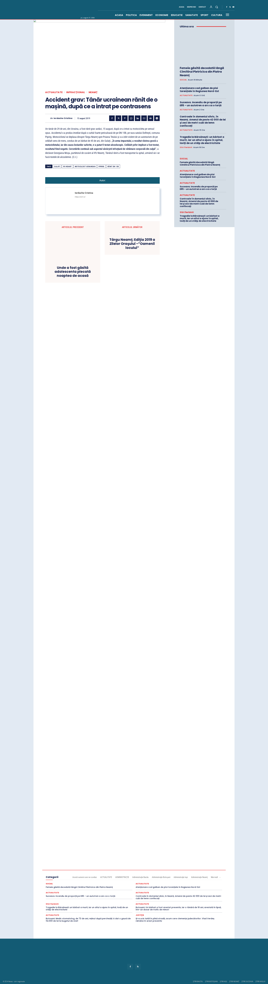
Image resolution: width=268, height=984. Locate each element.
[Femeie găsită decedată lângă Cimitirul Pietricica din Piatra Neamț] (203, 47)
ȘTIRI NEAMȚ (234, 981)
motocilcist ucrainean (85, 166)
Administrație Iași (181, 877)
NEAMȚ (93, 92)
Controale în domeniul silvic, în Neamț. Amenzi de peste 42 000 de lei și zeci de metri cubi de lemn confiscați (203, 121)
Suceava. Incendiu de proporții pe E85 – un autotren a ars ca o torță (201, 104)
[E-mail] (144, 118)
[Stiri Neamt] (73, 9)
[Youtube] (233, 7)
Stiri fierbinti (186, 147)
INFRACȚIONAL (75, 92)
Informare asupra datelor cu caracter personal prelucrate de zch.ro (134, 961)
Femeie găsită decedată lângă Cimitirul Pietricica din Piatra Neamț (202, 71)
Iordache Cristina (63, 118)
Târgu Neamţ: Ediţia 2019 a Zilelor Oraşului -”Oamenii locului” (132, 244)
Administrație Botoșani (161, 877)
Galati (57, 166)
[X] (118, 118)
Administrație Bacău (140, 877)
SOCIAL (183, 80)
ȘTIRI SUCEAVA (247, 981)
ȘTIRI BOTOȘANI (211, 981)
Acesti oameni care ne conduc (84, 877)
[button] (216, 7)
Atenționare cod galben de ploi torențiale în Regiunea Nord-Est (199, 89)
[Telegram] (157, 118)
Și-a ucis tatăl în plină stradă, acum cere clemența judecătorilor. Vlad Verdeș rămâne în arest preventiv (175, 919)
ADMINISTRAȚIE (122, 877)
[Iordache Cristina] (47, 118)
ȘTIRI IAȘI (223, 981)
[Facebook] (226, 7)
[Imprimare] (150, 118)
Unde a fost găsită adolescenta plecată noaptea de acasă (73, 272)
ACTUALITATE (54, 92)
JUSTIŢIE (140, 915)
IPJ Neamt (67, 166)
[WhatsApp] (131, 118)
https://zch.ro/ (80, 197)
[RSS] (230, 7)
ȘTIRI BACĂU (198, 981)
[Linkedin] (137, 118)
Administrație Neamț (199, 877)
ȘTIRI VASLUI (260, 981)
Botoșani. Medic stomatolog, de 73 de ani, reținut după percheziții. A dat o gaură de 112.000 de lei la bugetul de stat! (88, 919)
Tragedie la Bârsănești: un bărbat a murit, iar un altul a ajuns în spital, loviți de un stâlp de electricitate (202, 140)
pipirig (101, 166)
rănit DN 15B (113, 166)
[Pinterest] (125, 118)
